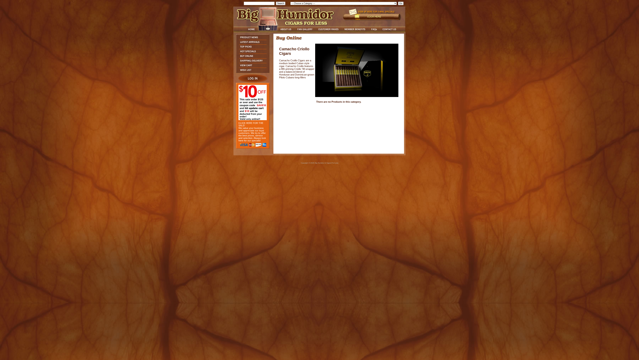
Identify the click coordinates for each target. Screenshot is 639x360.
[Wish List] (251, 71)
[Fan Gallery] (305, 31)
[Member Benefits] (355, 31)
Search (239, 3)
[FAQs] (374, 31)
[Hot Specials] (251, 52)
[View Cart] (251, 66)
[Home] (245, 31)
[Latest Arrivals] (251, 43)
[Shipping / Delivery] (251, 62)
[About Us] (287, 31)
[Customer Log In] (251, 81)
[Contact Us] (393, 31)
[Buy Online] (251, 57)
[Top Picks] (251, 48)
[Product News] (251, 39)
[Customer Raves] (329, 31)
